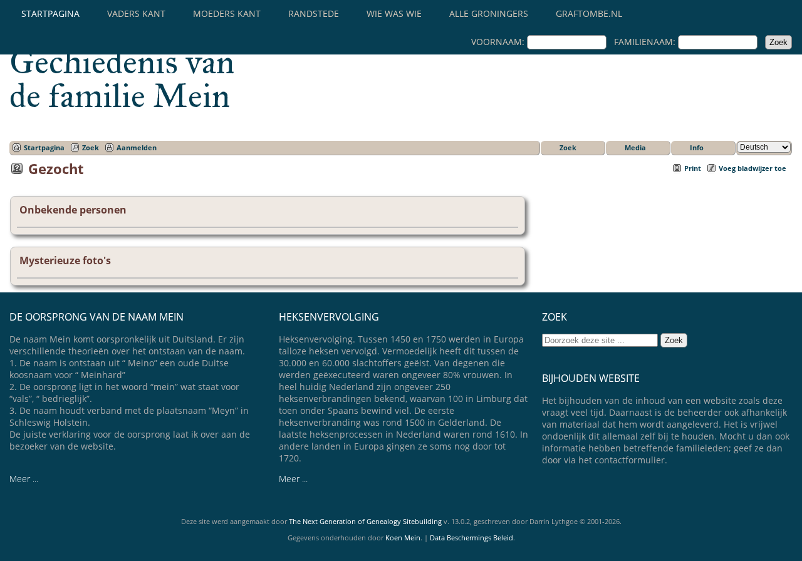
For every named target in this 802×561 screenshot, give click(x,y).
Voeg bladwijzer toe (752, 168)
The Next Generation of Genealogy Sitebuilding (365, 521)
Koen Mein (402, 537)
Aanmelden (137, 147)
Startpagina (50, 13)
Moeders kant (227, 13)
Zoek (90, 147)
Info (697, 147)
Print (692, 168)
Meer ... (23, 479)
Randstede (313, 13)
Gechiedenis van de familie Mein (121, 78)
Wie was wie (394, 13)
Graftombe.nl (589, 13)
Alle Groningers (488, 13)
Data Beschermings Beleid (471, 537)
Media (635, 147)
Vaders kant (136, 13)
